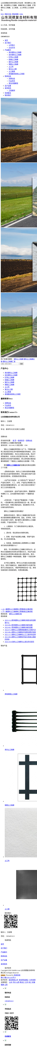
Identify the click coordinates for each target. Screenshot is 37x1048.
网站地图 (15, 14)
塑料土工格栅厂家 (9, 361)
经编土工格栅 (13, 59)
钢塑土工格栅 (13, 64)
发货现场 (8, 88)
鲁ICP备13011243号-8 (8, 977)
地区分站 (8, 14)
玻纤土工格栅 (13, 62)
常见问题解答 (13, 83)
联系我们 (8, 95)
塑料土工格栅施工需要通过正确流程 (17, 609)
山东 (10, 982)
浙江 (30, 982)
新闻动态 (8, 76)
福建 (2, 985)
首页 (6, 40)
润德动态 (12, 78)
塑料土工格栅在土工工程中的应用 (20, 634)
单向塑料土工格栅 (15, 52)
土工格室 (12, 71)
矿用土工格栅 (13, 57)
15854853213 (9, 1001)
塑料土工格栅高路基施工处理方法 (20, 630)
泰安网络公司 (13, 980)
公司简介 (12, 45)
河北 (14, 982)
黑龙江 (22, 982)
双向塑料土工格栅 (15, 55)
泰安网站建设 (23, 980)
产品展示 (8, 50)
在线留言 (8, 93)
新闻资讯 (21, 440)
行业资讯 (12, 81)
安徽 (33, 982)
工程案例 (12, 90)
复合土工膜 (13, 69)
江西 (5, 985)
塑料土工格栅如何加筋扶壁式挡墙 (20, 632)
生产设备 (8, 86)
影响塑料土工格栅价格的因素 (19, 625)
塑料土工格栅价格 (13, 465)
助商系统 (17, 975)
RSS (2, 14)
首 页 (14, 440)
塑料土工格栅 (18, 359)
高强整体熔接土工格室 (16, 74)
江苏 (26, 982)
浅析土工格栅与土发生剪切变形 (19, 642)
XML (21, 14)
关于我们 (8, 43)
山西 (17, 982)
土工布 (11, 66)
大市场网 (32, 980)
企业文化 (12, 47)
